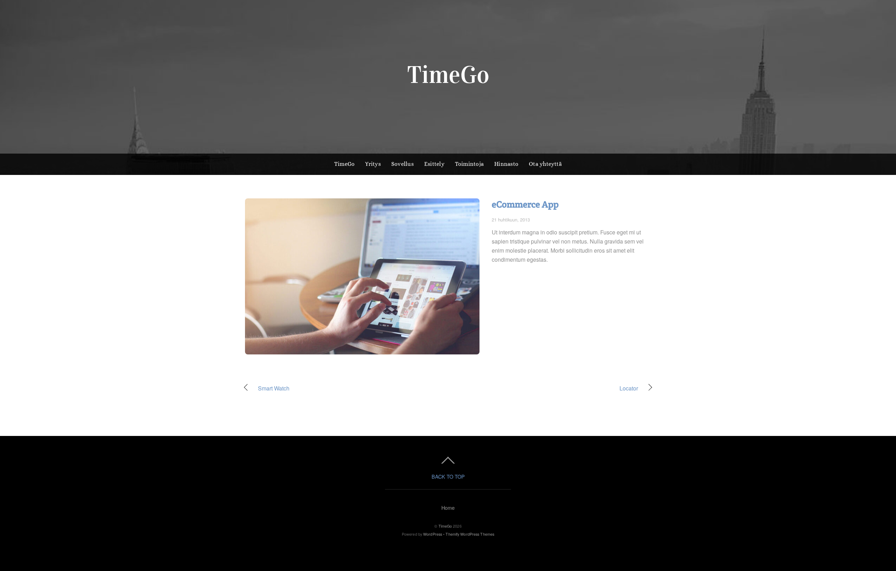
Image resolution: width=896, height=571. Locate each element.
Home (448, 507)
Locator (549, 388)
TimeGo (344, 164)
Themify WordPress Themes (470, 534)
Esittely (434, 164)
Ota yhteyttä (545, 164)
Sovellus (402, 164)
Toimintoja (469, 164)
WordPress (432, 534)
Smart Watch (273, 388)
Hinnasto (506, 164)
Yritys (372, 164)
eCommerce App (525, 204)
